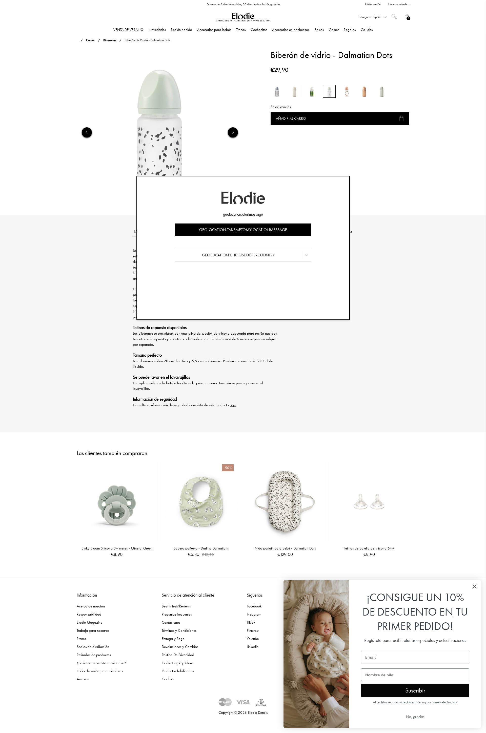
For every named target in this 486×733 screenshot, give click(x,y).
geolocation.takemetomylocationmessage (243, 229)
